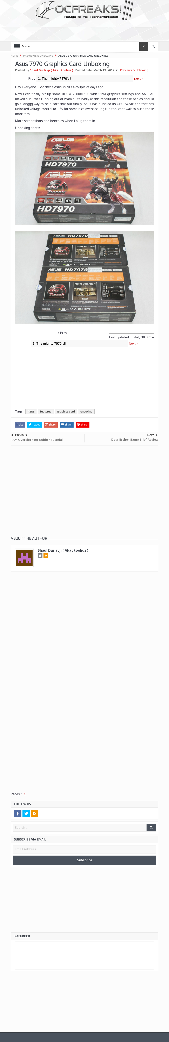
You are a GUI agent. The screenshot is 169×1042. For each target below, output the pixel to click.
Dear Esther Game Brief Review (134, 440)
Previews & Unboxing (134, 70)
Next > (138, 78)
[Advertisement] (85, 29)
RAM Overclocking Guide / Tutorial (37, 440)
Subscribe (84, 861)
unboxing (86, 411)
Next (150, 435)
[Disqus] (84, 634)
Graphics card (66, 411)
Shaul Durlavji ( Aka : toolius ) (51, 70)
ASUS (31, 411)
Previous (21, 435)
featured (46, 411)
